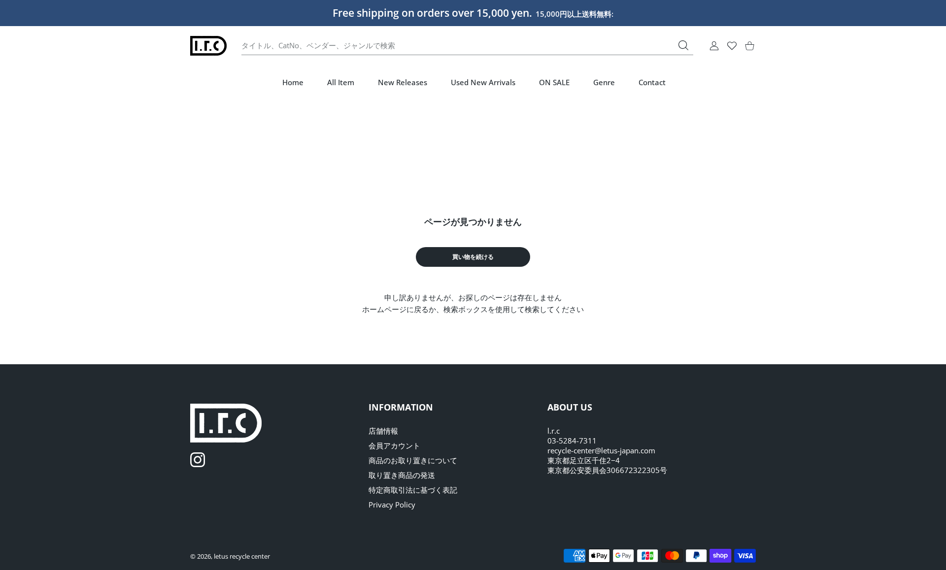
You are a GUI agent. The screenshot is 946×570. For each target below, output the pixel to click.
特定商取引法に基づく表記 (413, 490)
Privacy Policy (392, 504)
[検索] (683, 45)
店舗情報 (383, 431)
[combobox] (467, 45)
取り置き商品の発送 (402, 475)
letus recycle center (242, 556)
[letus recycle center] (208, 46)
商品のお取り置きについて (413, 460)
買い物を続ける (473, 257)
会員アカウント (394, 445)
